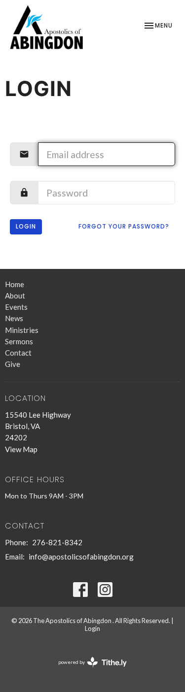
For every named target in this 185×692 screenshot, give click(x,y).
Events (16, 306)
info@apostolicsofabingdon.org (81, 556)
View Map (21, 449)
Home (14, 284)
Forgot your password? (123, 226)
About (15, 295)
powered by (87, 670)
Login (26, 226)
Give (12, 364)
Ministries (21, 330)
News (14, 318)
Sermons (19, 341)
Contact (18, 352)
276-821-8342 (57, 542)
